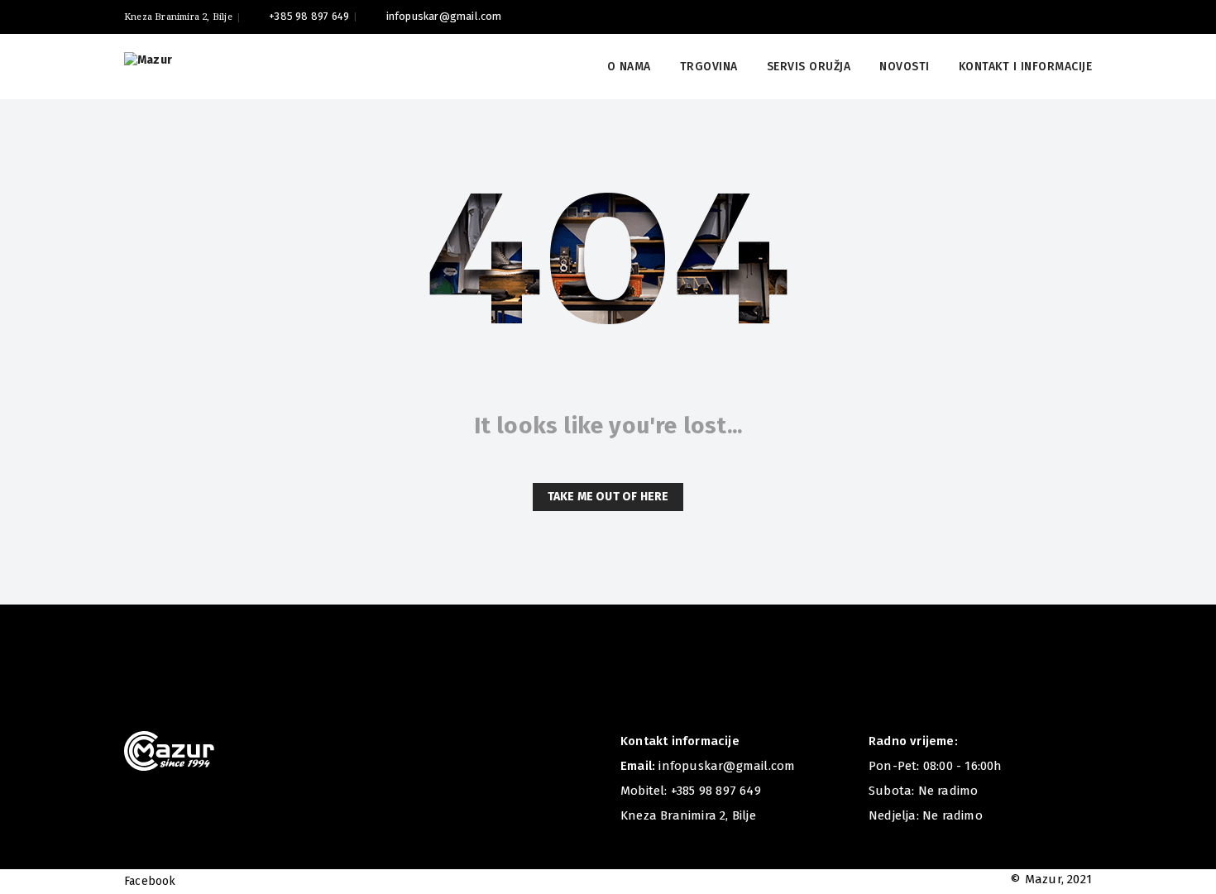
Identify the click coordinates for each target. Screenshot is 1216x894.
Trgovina (709, 67)
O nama (629, 67)
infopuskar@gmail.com (443, 16)
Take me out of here (608, 497)
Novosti (904, 67)
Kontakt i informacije (1026, 67)
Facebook (150, 881)
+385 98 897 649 (309, 16)
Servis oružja (809, 67)
